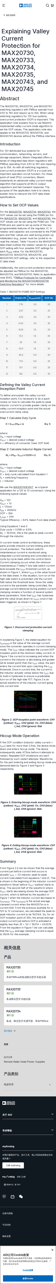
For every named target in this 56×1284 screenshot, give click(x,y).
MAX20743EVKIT (23, 487)
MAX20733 (10, 218)
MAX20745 (44, 218)
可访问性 (6, 1224)
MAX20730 (15, 211)
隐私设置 (6, 1236)
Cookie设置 (28, 1270)
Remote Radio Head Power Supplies (24, 1061)
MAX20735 (25, 218)
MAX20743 (44, 211)
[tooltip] (13, 971)
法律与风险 (7, 1213)
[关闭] (52, 1250)
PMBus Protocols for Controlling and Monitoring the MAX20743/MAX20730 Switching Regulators (26, 281)
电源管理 (8, 1084)
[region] (28, 1265)
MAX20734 (29, 211)
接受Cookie (28, 1278)
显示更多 (8, 1031)
